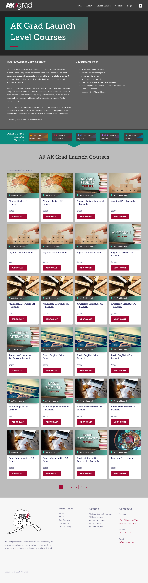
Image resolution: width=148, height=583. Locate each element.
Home (79, 6)
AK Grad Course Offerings (100, 514)
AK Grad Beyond (96, 527)
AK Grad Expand (96, 523)
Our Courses (64, 520)
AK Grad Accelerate (97, 520)
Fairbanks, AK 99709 (128, 523)
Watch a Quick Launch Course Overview (24, 120)
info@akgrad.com (126, 542)
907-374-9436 (125, 533)
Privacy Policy (65, 526)
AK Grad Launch (96, 517)
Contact (119, 6)
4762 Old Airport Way (128, 520)
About (89, 6)
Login (129, 6)
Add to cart (18, 216)
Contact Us (64, 523)
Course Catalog (104, 6)
